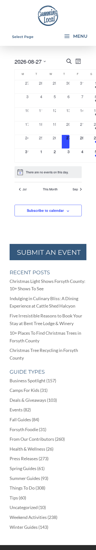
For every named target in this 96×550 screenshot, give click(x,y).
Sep (75, 189)
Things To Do (22, 488)
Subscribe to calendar (45, 210)
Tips (14, 497)
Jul (25, 189)
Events (16, 409)
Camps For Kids (24, 390)
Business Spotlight (28, 380)
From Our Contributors (32, 439)
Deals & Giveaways (28, 400)
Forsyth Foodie (24, 429)
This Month (50, 189)
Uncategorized (24, 507)
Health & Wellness (27, 449)
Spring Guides (23, 468)
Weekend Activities (28, 517)
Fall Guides (20, 419)
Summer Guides (25, 478)
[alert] (48, 172)
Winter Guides (24, 527)
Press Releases (24, 458)
